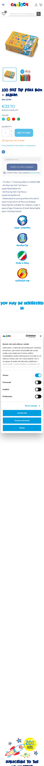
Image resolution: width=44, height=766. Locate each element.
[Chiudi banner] (40, 336)
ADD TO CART (24, 133)
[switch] (38, 382)
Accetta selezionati (22, 420)
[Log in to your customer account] (36, 4)
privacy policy (35, 173)
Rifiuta (22, 428)
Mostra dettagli (31, 406)
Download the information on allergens (18, 145)
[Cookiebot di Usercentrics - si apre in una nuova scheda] (27, 336)
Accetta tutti (22, 413)
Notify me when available (22, 167)
